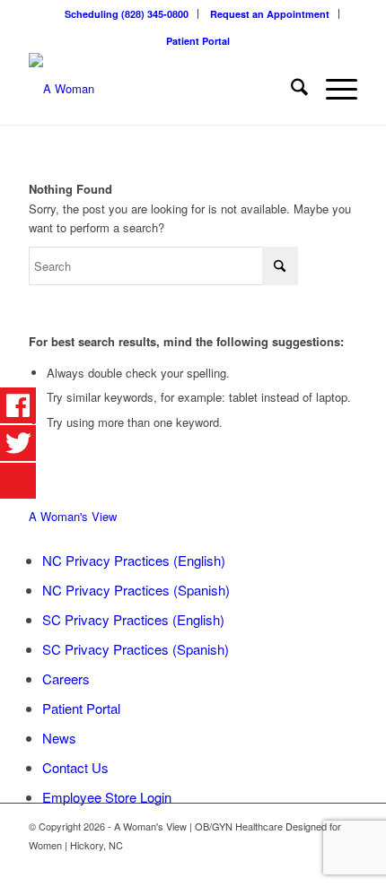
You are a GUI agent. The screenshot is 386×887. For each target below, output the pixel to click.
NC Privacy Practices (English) (133, 560)
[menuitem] (127, 14)
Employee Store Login (106, 796)
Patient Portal (198, 41)
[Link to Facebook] (316, 864)
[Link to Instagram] (343, 864)
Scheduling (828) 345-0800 (127, 14)
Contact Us (75, 767)
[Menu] (332, 89)
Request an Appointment (269, 14)
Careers (66, 678)
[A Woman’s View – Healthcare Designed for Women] (160, 89)
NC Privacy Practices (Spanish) (136, 589)
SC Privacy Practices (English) (133, 619)
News (59, 737)
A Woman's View (73, 516)
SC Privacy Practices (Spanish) (135, 648)
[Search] (290, 89)
